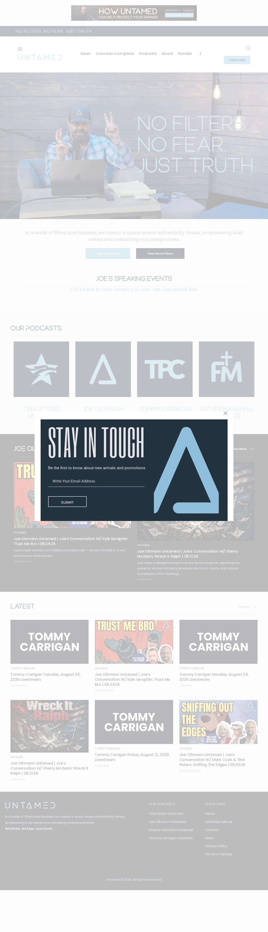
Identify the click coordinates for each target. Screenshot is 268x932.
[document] (134, 466)
